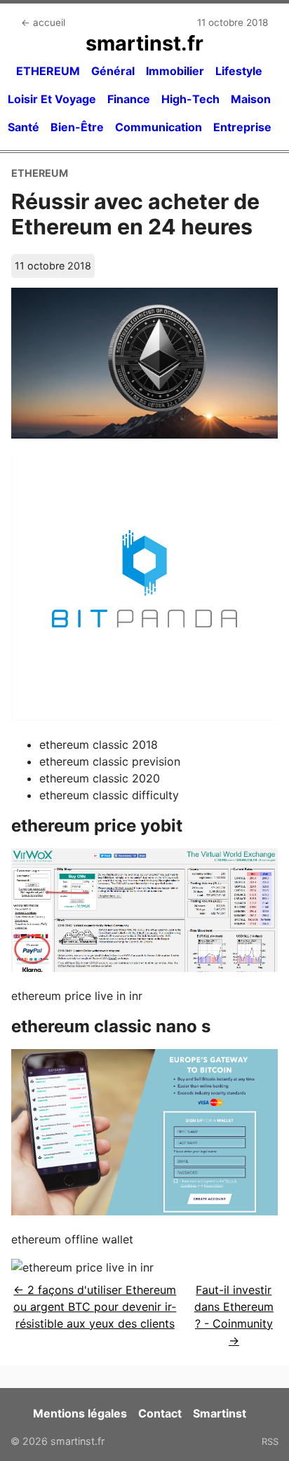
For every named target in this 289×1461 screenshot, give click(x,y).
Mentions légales (80, 1413)
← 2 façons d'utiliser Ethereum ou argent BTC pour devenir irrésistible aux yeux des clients (94, 1306)
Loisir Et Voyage (52, 99)
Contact (160, 1413)
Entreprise (242, 127)
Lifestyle (238, 71)
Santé (23, 127)
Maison (251, 99)
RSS (270, 1441)
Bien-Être (77, 127)
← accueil (43, 22)
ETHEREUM (48, 71)
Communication (158, 127)
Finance (128, 99)
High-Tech (190, 99)
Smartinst (219, 1413)
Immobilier (175, 71)
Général (113, 71)
